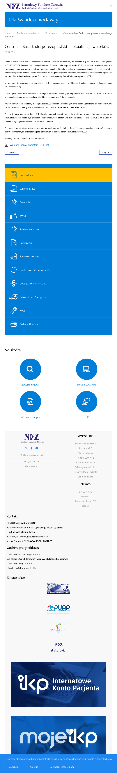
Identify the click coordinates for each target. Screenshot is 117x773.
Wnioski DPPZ (27, 188)
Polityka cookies (31, 461)
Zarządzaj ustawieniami (62, 766)
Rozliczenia (26, 242)
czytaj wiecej (59, 627)
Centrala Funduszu (85, 462)
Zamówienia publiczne (85, 443)
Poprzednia (13, 152)
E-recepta (25, 202)
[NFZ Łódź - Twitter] (26, 448)
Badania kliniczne (29, 324)
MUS (22, 310)
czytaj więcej (59, 588)
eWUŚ (23, 215)
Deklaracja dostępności (31, 455)
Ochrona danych (86, 476)
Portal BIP (85, 505)
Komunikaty (26, 175)
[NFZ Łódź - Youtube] (36, 448)
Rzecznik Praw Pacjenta (85, 471)
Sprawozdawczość (29, 256)
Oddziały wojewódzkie (85, 467)
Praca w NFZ (85, 448)
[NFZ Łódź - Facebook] (31, 448)
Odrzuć (34, 766)
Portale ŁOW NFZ (85, 457)
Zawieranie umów (29, 229)
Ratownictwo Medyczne (33, 297)
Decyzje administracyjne (33, 283)
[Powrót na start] (57, 6)
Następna (105, 152)
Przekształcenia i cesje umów (35, 269)
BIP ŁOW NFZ (85, 491)
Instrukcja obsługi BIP (85, 501)
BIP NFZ (85, 496)
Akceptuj (14, 766)
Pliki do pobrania (86, 452)
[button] (111, 6)
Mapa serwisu (31, 466)
